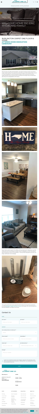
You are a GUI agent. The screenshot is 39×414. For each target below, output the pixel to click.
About (9, 17)
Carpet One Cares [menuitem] (32, 398)
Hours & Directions (5, 380)
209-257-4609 (26, 5)
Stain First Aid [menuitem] (23, 395)
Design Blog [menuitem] (13, 403)
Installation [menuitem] (23, 404)
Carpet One (4, 17)
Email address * (23, 336)
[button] (33, 2)
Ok (32, 410)
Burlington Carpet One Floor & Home (13, 306)
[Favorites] (35, 2)
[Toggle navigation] (1, 2)
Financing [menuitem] (3, 405)
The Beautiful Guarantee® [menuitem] (23, 400)
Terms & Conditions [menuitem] (32, 403)
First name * (4, 319)
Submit (19, 366)
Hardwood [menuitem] (4, 397)
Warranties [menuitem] (23, 402)
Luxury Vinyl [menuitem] (4, 395)
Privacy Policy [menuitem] (32, 405)
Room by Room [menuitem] (33, 395)
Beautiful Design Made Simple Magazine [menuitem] (13, 400)
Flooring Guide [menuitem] (23, 397)
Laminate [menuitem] (3, 401)
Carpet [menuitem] (3, 399)
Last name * (22, 319)
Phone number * (5, 336)
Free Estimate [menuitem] (4, 403)
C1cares (13, 17)
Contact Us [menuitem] (32, 400)
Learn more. (25, 412)
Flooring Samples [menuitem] (12, 396)
